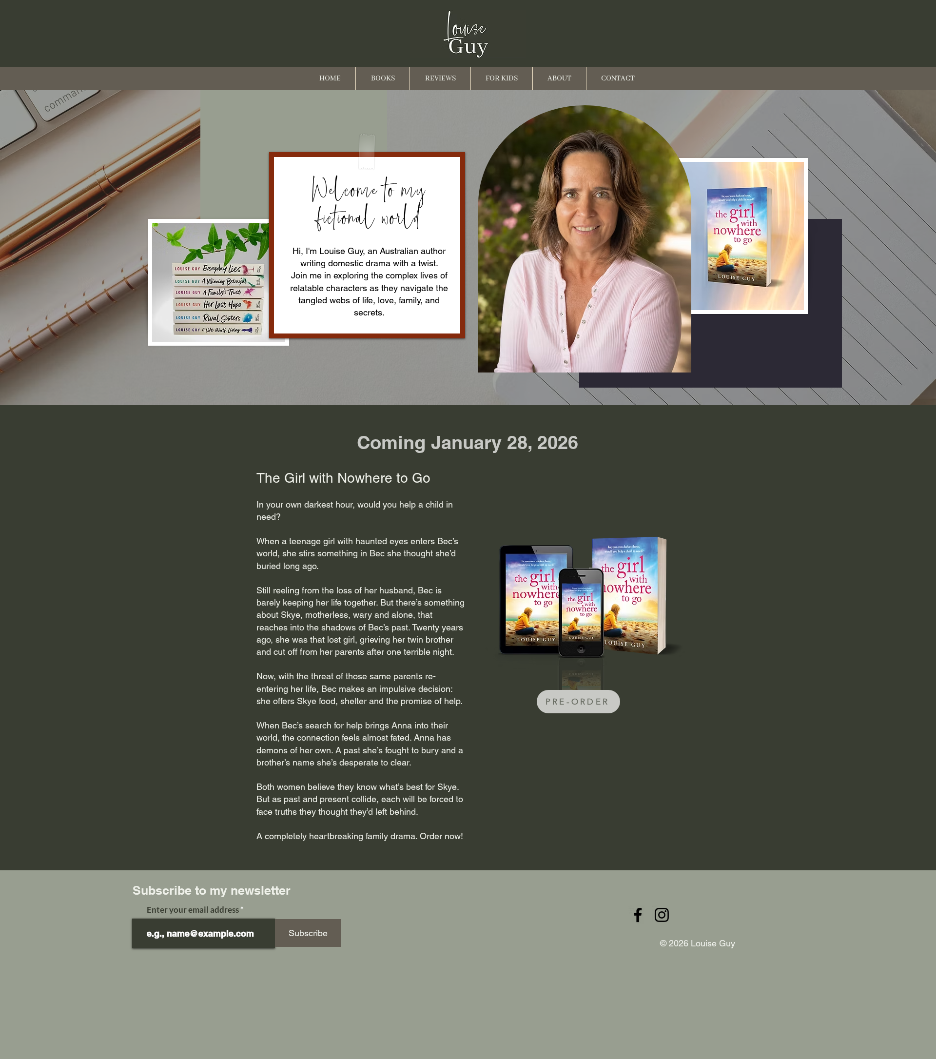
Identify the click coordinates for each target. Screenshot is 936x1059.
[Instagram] (661, 914)
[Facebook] (637, 914)
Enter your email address (193, 909)
